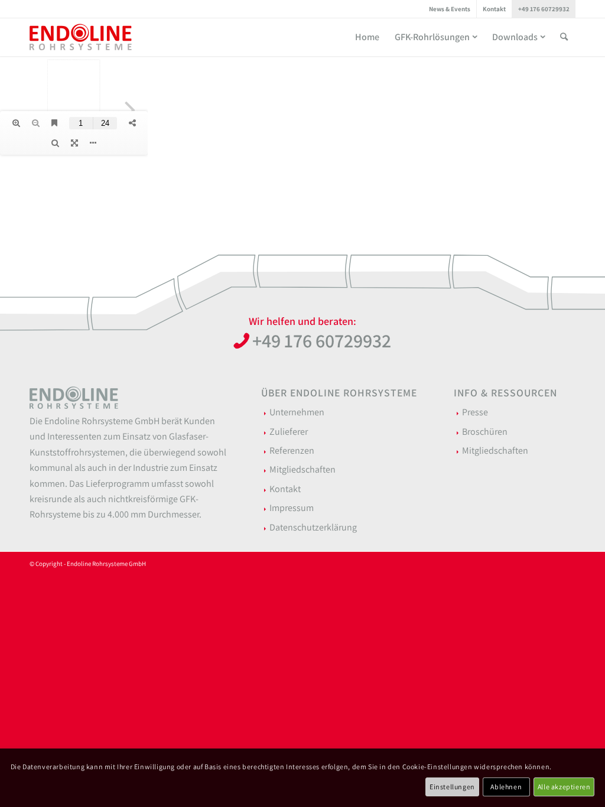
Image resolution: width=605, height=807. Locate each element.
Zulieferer (288, 431)
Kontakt (494, 9)
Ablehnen (506, 786)
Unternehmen (296, 412)
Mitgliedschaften (302, 469)
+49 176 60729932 (544, 9)
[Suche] (563, 37)
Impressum (291, 508)
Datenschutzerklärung (313, 527)
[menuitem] (450, 9)
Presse (475, 412)
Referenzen (291, 450)
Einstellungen (452, 786)
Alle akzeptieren (564, 786)
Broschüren (485, 431)
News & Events (449, 9)
